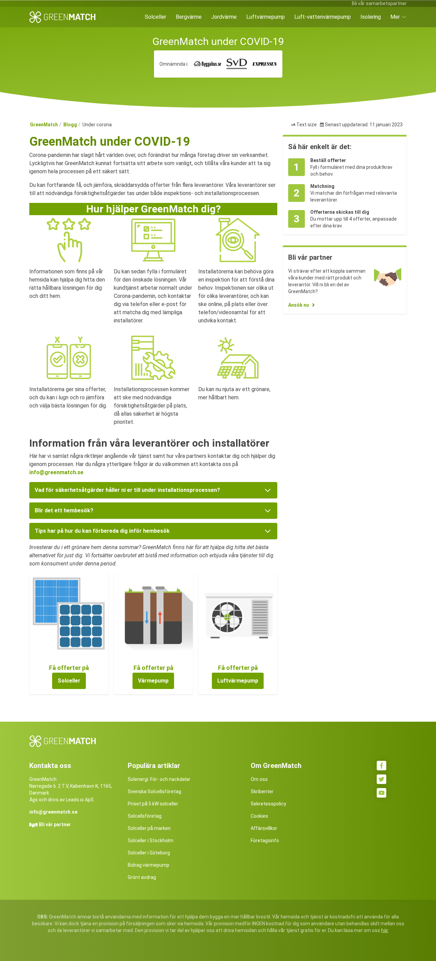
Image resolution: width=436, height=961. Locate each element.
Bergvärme (189, 17)
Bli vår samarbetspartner (379, 3)
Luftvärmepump (265, 17)
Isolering (370, 17)
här (384, 930)
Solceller (155, 17)
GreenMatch (44, 124)
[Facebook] (381, 765)
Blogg (70, 124)
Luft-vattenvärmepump (322, 17)
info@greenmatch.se (56, 472)
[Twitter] (381, 779)
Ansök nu (298, 305)
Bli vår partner (55, 824)
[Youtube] (381, 793)
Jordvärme (224, 17)
